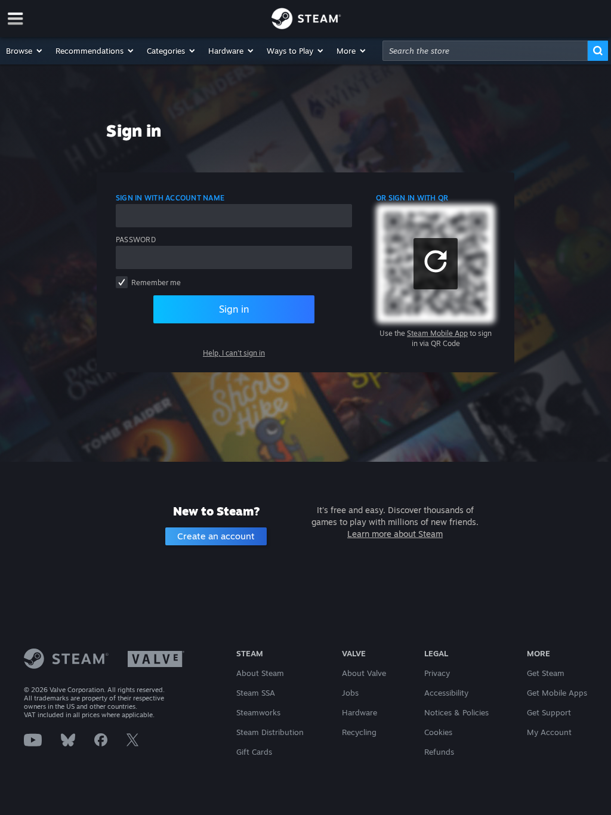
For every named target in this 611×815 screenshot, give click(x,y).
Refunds (439, 752)
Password (136, 239)
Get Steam (545, 673)
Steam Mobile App (437, 333)
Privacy (437, 673)
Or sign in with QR (412, 197)
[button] (25, 50)
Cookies (438, 732)
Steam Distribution (270, 732)
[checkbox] (122, 282)
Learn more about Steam (395, 534)
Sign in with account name (170, 197)
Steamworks (258, 712)
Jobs (350, 692)
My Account (549, 732)
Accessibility (446, 692)
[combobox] (485, 51)
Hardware (359, 712)
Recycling (359, 732)
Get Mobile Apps (557, 692)
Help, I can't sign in (234, 352)
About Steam (260, 673)
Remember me (156, 282)
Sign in (234, 309)
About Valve (364, 673)
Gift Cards (254, 752)
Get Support (549, 712)
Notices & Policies (456, 712)
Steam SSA (255, 692)
